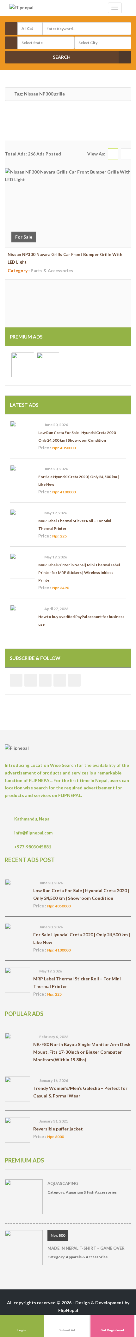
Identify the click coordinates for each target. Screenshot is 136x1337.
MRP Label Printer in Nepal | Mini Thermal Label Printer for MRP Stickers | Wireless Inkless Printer (79, 573)
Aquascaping (62, 1183)
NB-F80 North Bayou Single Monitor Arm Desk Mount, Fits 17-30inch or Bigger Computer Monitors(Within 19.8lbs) (82, 1052)
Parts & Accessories (52, 270)
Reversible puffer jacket (58, 1128)
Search (62, 57)
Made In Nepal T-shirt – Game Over (86, 1248)
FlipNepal (68, 1310)
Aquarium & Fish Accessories (91, 1192)
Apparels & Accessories (87, 1257)
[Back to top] (115, 1297)
